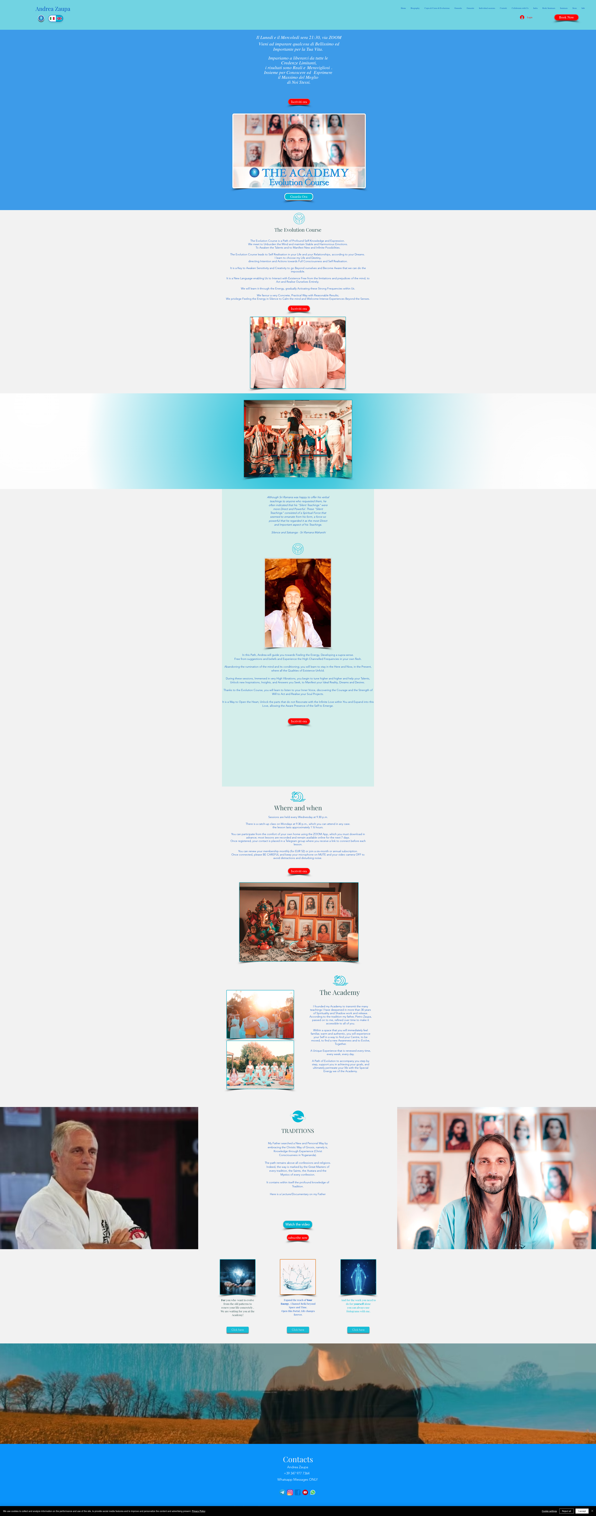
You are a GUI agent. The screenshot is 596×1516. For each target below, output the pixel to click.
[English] (59, 18)
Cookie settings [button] (549, 1511)
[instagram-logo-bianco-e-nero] (290, 1492)
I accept (582, 1511)
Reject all (566, 1511)
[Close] (592, 1511)
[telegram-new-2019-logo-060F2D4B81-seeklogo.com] (282, 1492)
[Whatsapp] (313, 1492)
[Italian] (52, 18)
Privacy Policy (198, 1511)
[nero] (298, 1492)
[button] (487, 8)
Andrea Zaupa (53, 8)
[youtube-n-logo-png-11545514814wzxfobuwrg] (305, 1492)
